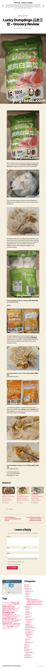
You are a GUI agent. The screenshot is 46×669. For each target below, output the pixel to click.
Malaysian (27, 624)
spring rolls (17, 625)
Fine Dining (26, 649)
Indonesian (28, 612)
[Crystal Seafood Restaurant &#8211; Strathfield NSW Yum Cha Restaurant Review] (8, 490)
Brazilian (28, 621)
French (27, 609)
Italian (26, 614)
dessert (5, 610)
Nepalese (27, 629)
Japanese (27, 616)
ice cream (17, 615)
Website (8, 553)
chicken (9, 605)
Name (8, 547)
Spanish (27, 639)
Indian (27, 635)
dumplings (10, 509)
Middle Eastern (29, 626)
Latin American (29, 619)
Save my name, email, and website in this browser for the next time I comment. (22, 558)
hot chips (5, 615)
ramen (4, 622)
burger (15, 604)
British (26, 594)
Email (25, 547)
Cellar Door (27, 586)
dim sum (12, 610)
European (27, 607)
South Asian (28, 634)
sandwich (7, 624)
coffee (16, 608)
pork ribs (4, 621)
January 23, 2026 (19, 28)
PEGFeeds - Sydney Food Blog (23, 2)
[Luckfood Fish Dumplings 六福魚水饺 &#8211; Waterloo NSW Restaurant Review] (37, 490)
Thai (26, 640)
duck (16, 610)
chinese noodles (8, 608)
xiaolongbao (4, 628)
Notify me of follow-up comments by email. (16, 561)
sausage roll (5, 625)
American (27, 589)
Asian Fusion (28, 591)
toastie (16, 626)
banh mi (15, 602)
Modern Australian (29, 627)
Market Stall (27, 655)
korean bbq (14, 616)
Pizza (11, 620)
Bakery (27, 593)
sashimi (16, 624)
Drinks (25, 644)
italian (4, 616)
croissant (11, 609)
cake (4, 605)
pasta (14, 618)
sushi (10, 626)
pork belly (18, 619)
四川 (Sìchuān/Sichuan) (32, 599)
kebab (8, 616)
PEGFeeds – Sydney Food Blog (13, 665)
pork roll (10, 621)
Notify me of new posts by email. (14, 564)
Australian (26, 585)
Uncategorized (27, 657)
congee (5, 609)
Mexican (28, 622)
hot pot (12, 615)
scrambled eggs (11, 625)
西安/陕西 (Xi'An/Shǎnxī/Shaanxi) (34, 604)
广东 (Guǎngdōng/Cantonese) (33, 602)
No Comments (29, 28)
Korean (27, 617)
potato (15, 621)
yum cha (10, 628)
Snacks (27, 654)
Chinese (20, 15)
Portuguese (28, 632)
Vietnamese (28, 642)
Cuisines (26, 588)
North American (29, 631)
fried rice (16, 614)
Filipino (26, 647)
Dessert (27, 606)
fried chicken (7, 614)
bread (10, 604)
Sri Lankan (28, 637)
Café (26, 596)
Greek (26, 611)
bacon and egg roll (6, 602)
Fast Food (26, 645)
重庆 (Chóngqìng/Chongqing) (34, 601)
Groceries (25, 15)
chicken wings (8, 606)
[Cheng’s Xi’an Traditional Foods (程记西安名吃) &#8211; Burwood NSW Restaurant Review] (23, 490)
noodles (6, 618)
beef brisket (4, 604)
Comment (9, 536)
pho (4, 620)
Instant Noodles (29, 652)
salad (9, 622)
